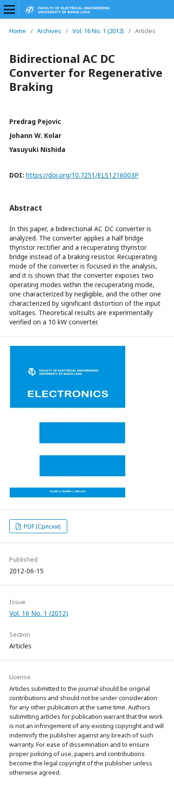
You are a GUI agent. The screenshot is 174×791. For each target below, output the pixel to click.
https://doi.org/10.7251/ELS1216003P (82, 175)
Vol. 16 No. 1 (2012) (98, 31)
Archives (49, 31)
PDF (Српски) (41, 526)
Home (17, 31)
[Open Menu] (9, 9)
